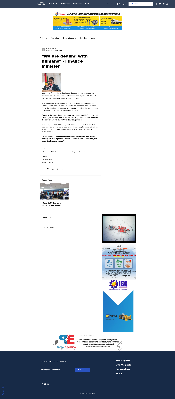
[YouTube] (163, 4)
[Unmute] (108, 240)
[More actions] (98, 49)
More (93, 38)
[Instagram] (167, 4)
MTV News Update (57, 152)
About (119, 374)
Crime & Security (69, 38)
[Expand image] (51, 82)
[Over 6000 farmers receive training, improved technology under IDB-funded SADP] (54, 191)
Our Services (123, 369)
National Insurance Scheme (88, 152)
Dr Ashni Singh (71, 152)
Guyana (45, 152)
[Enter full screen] (133, 240)
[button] (87, 21)
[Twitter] (160, 4)
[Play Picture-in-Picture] (129, 240)
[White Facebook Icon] (42, 384)
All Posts (43, 38)
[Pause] (104, 240)
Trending (55, 38)
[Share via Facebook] (43, 169)
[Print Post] (63, 169)
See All (97, 179)
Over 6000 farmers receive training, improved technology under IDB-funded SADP (54, 204)
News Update (123, 360)
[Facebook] (157, 4)
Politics (83, 38)
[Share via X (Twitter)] (48, 169)
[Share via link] (58, 169)
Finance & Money (47, 159)
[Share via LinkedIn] (53, 169)
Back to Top (3, 390)
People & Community (48, 162)
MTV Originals (123, 365)
